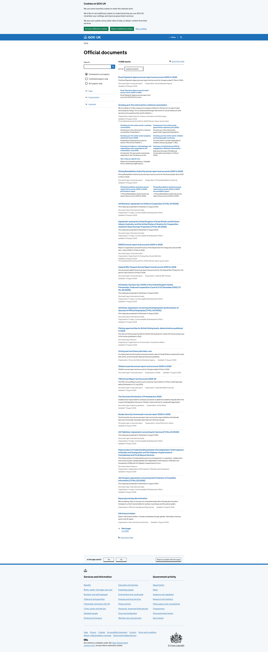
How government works (163, 613)
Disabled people (91, 613)
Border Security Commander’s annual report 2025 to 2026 (144, 414)
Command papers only (98, 79)
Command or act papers (99, 74)
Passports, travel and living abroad (133, 608)
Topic (90, 91)
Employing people (126, 590)
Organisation (93, 97)
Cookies (101, 632)
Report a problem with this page (168, 560)
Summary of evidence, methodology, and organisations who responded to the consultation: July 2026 (135, 148)
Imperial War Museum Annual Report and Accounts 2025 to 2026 (147, 267)
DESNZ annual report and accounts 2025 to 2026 (140, 244)
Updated (92, 104)
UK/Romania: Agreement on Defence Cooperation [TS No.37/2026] (148, 204)
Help (86, 632)
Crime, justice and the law (95, 608)
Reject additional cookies (122, 29)
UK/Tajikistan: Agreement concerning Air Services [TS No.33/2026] (148, 432)
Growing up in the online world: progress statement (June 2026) (135, 137)
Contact (132, 632)
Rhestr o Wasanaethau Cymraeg (97, 635)
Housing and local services (129, 599)
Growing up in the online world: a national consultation (142, 105)
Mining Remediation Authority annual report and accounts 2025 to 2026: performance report (134, 189)
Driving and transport (93, 618)
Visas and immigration (127, 613)
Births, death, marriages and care (98, 590)
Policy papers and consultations (166, 604)
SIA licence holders (126, 513)
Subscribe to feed (178, 61)
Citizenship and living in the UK (97, 604)
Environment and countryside (130, 594)
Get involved (158, 618)
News (155, 590)
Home (86, 43)
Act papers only (95, 83)
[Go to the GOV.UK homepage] (92, 37)
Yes (111, 560)
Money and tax (124, 604)
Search (94, 62)
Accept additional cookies (96, 29)
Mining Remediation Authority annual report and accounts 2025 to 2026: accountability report (167, 189)
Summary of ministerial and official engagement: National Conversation (167, 147)
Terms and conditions (147, 632)
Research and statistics (163, 599)
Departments (158, 585)
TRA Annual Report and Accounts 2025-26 (137, 379)
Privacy (93, 632)
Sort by (121, 69)
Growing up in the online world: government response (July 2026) (166, 126)
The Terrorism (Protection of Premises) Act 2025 (140, 396)
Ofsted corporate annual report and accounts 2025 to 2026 (144, 366)
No (123, 560)
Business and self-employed (96, 594)
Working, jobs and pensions (130, 618)
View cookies (141, 29)
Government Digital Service (124, 635)
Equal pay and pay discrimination (132, 498)
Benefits (87, 585)
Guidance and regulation (163, 594)
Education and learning (128, 585)
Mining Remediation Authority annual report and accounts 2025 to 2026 (150, 171)
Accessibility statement (117, 632)
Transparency (159, 608)
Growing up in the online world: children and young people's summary (168, 137)
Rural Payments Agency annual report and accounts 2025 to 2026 (147, 77)
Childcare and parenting (94, 599)
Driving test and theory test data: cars (135, 351)
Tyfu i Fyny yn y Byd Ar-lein (130, 159)
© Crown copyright (176, 645)
